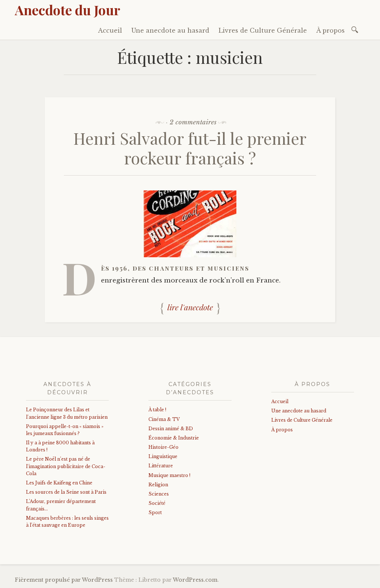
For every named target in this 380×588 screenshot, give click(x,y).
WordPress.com (195, 579)
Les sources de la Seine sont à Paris (66, 492)
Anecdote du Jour (67, 10)
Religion (158, 484)
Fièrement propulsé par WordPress (64, 579)
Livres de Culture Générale (263, 30)
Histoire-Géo (163, 447)
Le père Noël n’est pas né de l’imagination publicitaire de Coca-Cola (65, 466)
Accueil (110, 30)
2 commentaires (193, 122)
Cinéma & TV (164, 419)
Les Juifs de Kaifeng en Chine (59, 483)
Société (157, 503)
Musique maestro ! (169, 475)
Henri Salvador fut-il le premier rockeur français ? (190, 148)
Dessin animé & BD (170, 428)
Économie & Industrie (173, 438)
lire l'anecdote (190, 307)
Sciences (158, 494)
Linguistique (162, 456)
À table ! (157, 409)
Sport (155, 512)
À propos (330, 30)
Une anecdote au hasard (170, 30)
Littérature (160, 465)
